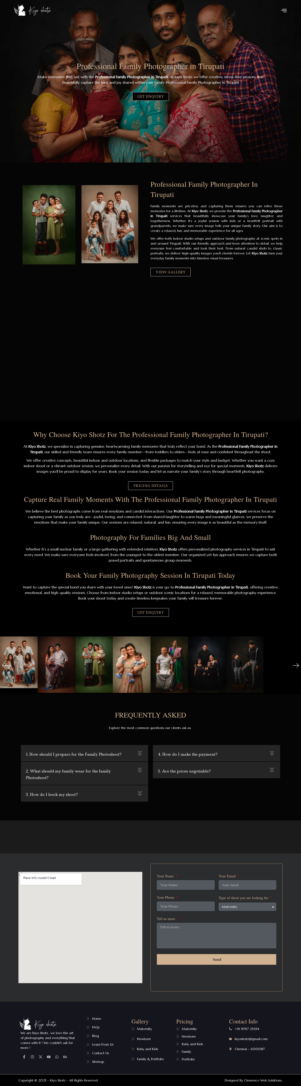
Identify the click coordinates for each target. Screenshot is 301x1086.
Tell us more (166, 919)
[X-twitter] (40, 1057)
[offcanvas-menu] (284, 10)
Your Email (228, 876)
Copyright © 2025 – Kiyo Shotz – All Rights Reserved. (58, 1080)
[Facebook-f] (24, 1057)
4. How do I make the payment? (187, 754)
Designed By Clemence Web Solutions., (254, 1080)
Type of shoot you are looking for (244, 898)
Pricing (184, 1021)
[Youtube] (48, 1057)
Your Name (166, 876)
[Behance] (65, 1057)
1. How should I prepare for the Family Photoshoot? (73, 754)
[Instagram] (32, 1057)
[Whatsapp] (57, 1057)
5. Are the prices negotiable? (184, 771)
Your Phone (166, 897)
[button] (5, 665)
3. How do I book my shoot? (52, 794)
